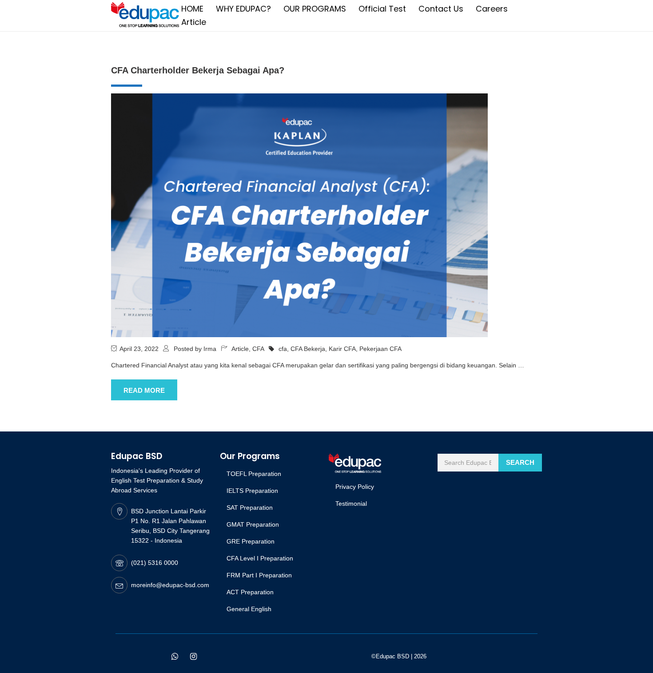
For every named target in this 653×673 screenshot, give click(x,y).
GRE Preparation (251, 541)
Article (193, 22)
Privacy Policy (354, 486)
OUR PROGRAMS (314, 8)
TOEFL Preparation (254, 473)
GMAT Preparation (253, 524)
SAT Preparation (250, 507)
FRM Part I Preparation (259, 575)
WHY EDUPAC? (243, 8)
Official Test (382, 8)
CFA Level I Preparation (260, 558)
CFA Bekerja (308, 348)
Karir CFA (342, 348)
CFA (258, 348)
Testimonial (351, 503)
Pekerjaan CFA (380, 348)
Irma (209, 348)
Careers (492, 8)
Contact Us (440, 8)
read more (144, 390)
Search (520, 462)
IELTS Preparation (252, 490)
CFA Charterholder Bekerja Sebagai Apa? (197, 70)
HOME (192, 8)
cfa (283, 348)
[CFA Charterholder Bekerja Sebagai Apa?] (299, 214)
